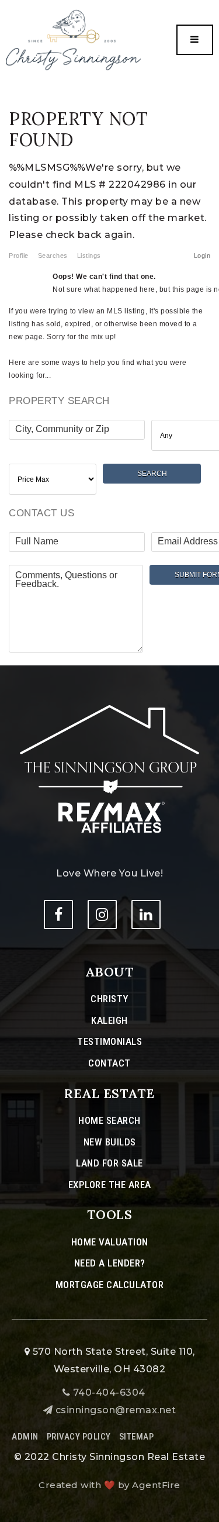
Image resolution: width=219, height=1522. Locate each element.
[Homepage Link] (109, 768)
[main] (109, 332)
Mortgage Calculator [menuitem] (109, 1284)
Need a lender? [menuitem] (109, 1263)
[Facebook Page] (58, 914)
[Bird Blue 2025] (73, 39)
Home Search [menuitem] (109, 1120)
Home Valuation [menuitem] (109, 1242)
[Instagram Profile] (102, 914)
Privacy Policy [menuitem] (79, 1436)
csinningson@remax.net (115, 1410)
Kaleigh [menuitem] (109, 1020)
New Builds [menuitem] (110, 1142)
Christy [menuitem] (109, 999)
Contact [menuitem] (109, 1063)
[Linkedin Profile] (146, 914)
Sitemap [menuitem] (136, 1436)
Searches (53, 255)
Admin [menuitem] (25, 1436)
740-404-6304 (107, 1392)
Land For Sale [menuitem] (109, 1163)
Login (202, 255)
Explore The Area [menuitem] (109, 1184)
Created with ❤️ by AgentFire (109, 1484)
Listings (89, 255)
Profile (19, 255)
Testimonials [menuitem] (109, 1041)
